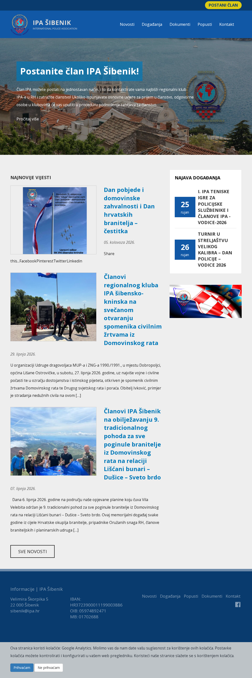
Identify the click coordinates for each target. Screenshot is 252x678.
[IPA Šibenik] (44, 24)
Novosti (127, 24)
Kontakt (226, 24)
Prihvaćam (22, 667)
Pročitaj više (27, 119)
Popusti (205, 24)
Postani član (223, 5)
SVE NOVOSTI (32, 551)
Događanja (152, 24)
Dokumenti (180, 24)
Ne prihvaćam (49, 667)
